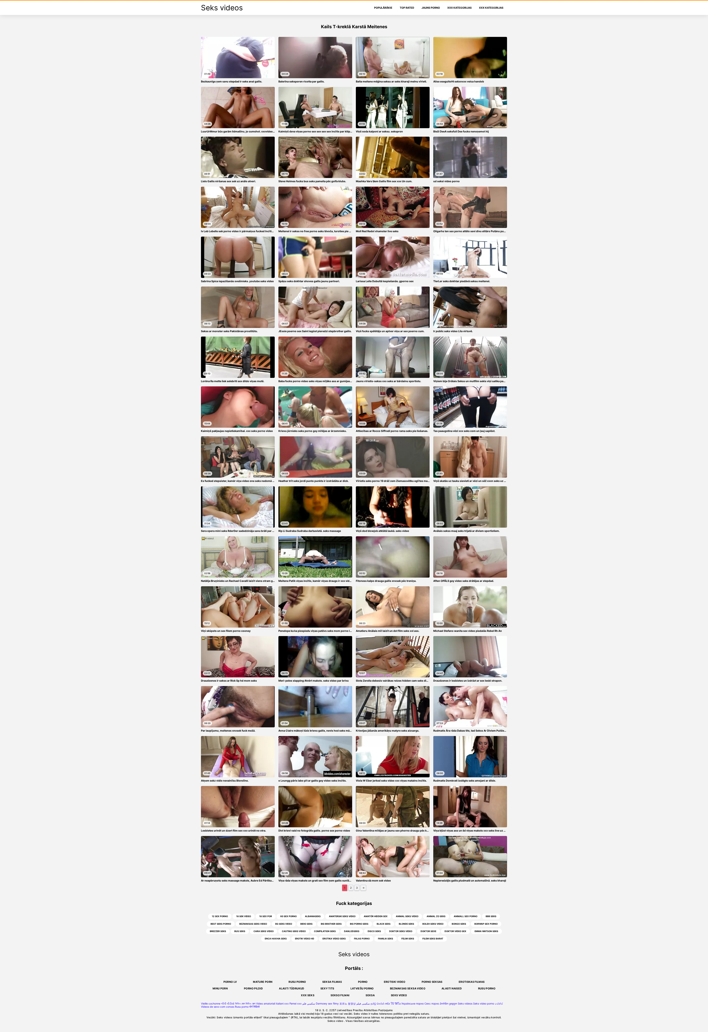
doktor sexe (428, 931)
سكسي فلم (308, 1003)
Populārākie (383, 7)
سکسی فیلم (363, 1003)
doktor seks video (400, 931)
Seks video (399, 995)
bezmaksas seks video (253, 923)
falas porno (362, 938)
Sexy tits (327, 988)
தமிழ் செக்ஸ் (377, 1003)
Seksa (370, 995)
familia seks (385, 938)
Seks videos (465, 1003)
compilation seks (325, 931)
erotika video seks (334, 938)
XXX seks (307, 995)
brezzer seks (218, 931)
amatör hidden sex (376, 916)
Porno (363, 981)
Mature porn (262, 981)
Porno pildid (253, 988)
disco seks (374, 931)
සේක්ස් (499, 1003)
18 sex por (265, 916)
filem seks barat (432, 938)
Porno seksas (432, 981)
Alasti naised (452, 988)
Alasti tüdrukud (291, 988)
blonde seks (406, 923)
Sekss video (335, 1020)
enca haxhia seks (276, 938)
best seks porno (221, 923)
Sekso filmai (340, 995)
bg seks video (283, 923)
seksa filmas (332, 981)
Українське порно (412, 1003)
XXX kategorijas (459, 7)
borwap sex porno (486, 923)
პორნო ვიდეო (448, 1003)
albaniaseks (313, 916)
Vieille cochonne (210, 1003)
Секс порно (431, 1003)
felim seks (407, 938)
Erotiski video (394, 981)
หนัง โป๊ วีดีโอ (393, 1003)
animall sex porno (465, 916)
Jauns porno (430, 7)
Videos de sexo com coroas (217, 1006)
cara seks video (264, 931)
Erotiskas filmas (472, 981)
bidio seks (306, 923)
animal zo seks (436, 916)
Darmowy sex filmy (327, 1003)
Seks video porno (483, 1003)
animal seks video (407, 916)
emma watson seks (486, 931)
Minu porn (220, 988)
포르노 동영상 (347, 1003)
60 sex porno (288, 916)
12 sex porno (220, 916)
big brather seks (331, 923)
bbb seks (491, 916)
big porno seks (359, 923)
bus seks (239, 931)
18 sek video (243, 916)
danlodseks (351, 931)
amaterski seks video (342, 916)
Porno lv (230, 981)
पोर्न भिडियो (254, 1006)
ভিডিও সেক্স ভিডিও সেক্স (245, 1003)
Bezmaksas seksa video (407, 988)
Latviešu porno (362, 988)
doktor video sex (455, 931)
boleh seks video (432, 923)
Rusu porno (297, 981)
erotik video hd (304, 938)
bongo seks (459, 923)
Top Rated (407, 7)
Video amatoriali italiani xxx (272, 1003)
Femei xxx (295, 1003)
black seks (384, 923)
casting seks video (294, 931)
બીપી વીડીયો (227, 1003)
